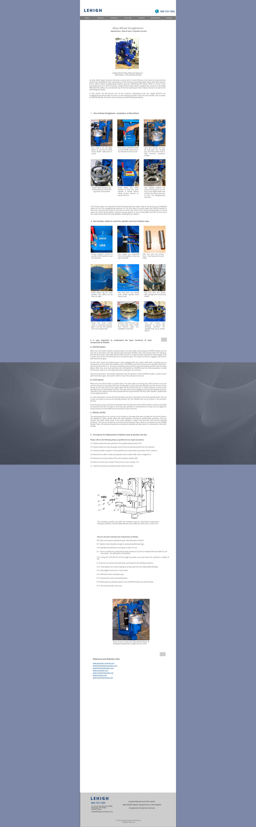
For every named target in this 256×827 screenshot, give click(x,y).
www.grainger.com (100, 675)
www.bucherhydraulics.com (103, 668)
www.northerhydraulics (101, 673)
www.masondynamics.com (103, 678)
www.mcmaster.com (100, 670)
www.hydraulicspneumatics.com (105, 666)
